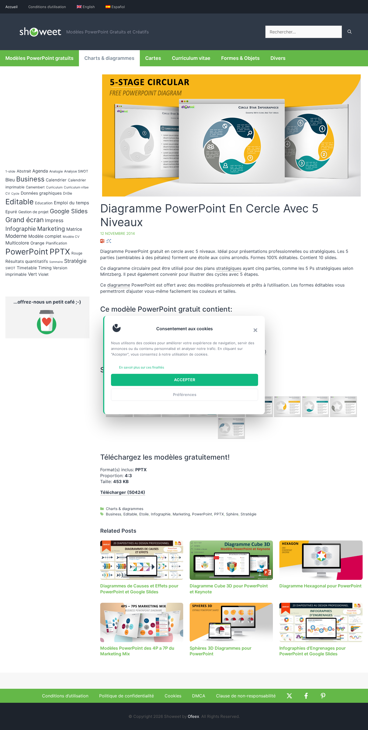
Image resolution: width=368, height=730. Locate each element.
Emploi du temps (71, 202)
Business (113, 514)
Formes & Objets (240, 58)
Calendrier (56, 179)
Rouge (76, 253)
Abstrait (24, 171)
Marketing (181, 514)
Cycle (15, 193)
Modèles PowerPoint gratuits (39, 58)
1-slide (10, 171)
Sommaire (56, 262)
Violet (43, 274)
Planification (56, 243)
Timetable (27, 267)
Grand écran (24, 220)
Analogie (56, 171)
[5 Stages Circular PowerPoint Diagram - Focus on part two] (287, 406)
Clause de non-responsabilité (246, 695)
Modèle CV (71, 237)
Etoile (144, 514)
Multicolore (17, 243)
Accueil (11, 7)
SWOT (10, 268)
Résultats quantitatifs (26, 261)
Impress (54, 220)
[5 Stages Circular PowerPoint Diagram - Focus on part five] (231, 428)
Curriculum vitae (191, 58)
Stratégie (248, 514)
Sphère (232, 514)
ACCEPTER (184, 379)
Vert (32, 274)
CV (7, 193)
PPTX (219, 514)
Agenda (40, 171)
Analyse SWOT (76, 171)
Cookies (173, 695)
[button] (255, 330)
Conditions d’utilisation (47, 7)
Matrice (74, 229)
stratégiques (228, 268)
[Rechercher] (349, 32)
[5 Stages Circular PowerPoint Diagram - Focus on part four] (343, 406)
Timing (44, 267)
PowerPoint (202, 514)
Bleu (10, 179)
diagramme (118, 285)
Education (44, 203)
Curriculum (54, 187)
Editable (130, 514)
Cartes (153, 58)
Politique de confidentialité (126, 695)
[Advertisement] (317, 356)
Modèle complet (44, 236)
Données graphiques (41, 193)
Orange (37, 243)
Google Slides (69, 211)
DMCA (198, 695)
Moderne (16, 236)
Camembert (35, 187)
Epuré (11, 211)
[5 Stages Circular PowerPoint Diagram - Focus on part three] (315, 406)
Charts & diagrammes (109, 58)
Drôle (67, 193)
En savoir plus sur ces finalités (141, 367)
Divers (278, 58)
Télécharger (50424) (122, 492)
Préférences (184, 394)
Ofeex (193, 716)
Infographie (161, 514)
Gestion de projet (33, 211)
